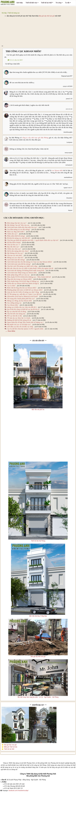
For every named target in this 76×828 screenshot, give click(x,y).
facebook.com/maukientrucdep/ (18, 790)
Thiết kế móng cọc (14, 13)
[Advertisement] (38, 31)
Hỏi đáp (4, 13)
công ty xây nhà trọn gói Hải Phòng (35, 138)
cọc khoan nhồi (57, 170)
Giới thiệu (20, 3)
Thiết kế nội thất (46, 3)
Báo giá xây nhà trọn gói (46, 16)
